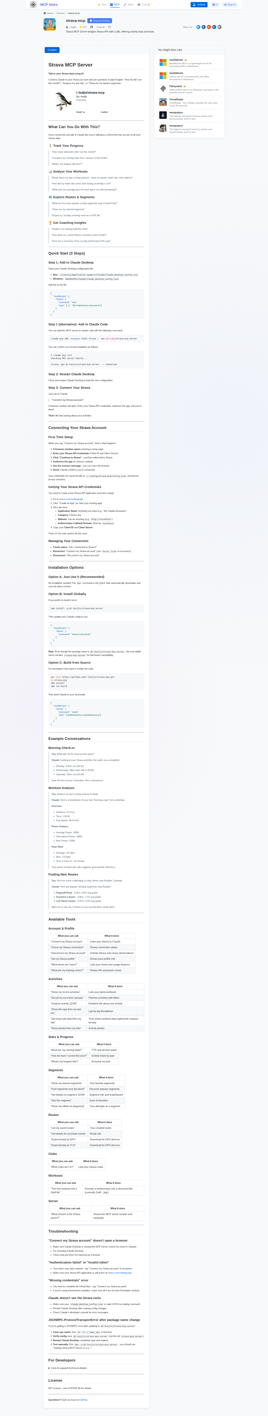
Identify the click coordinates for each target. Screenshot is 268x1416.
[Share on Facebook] (204, 27)
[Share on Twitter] (198, 27)
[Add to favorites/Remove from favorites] (110, 27)
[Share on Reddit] (209, 27)
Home (50, 13)
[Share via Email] (219, 27)
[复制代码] (141, 292)
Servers (60, 13)
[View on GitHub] (92, 27)
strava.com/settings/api (71, 499)
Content (52, 50)
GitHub (83, 1399)
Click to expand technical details (69, 1368)
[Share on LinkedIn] (214, 27)
